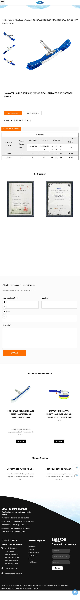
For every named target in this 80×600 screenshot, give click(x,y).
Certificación (32, 562)
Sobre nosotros (33, 553)
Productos (11, 20)
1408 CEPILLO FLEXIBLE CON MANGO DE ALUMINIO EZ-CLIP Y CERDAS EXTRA (20, 414)
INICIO (4, 20)
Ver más (40, 264)
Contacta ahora (13, 113)
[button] (9, 27)
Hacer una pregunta (33, 113)
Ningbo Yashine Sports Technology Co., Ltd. (31, 585)
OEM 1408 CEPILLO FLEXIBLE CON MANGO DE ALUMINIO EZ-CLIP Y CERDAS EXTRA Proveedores (20, 588)
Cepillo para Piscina (23, 20)
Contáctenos (32, 556)
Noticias (31, 550)
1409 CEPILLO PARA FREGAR (59, 411)
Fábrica (30, 559)
